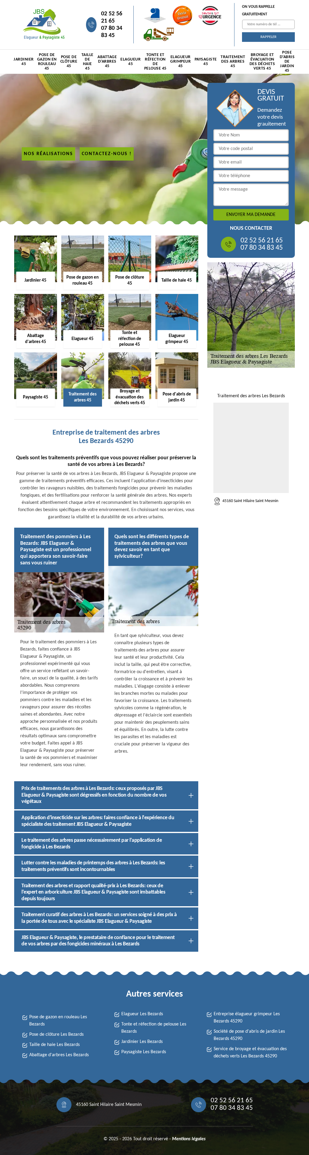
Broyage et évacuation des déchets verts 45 (262, 61)
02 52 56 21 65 (111, 17)
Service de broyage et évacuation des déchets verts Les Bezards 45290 (250, 1053)
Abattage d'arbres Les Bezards (59, 1055)
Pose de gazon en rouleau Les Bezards (58, 1021)
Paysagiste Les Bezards (143, 1052)
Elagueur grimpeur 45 (180, 61)
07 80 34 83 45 (111, 32)
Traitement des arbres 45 (233, 61)
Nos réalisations (48, 153)
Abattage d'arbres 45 (107, 61)
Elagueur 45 (130, 61)
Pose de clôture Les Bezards (56, 1034)
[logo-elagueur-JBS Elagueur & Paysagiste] (43, 24)
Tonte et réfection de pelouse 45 (155, 61)
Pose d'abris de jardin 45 (287, 61)
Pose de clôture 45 (69, 61)
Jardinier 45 (24, 61)
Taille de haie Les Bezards (54, 1044)
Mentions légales (188, 1139)
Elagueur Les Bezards (142, 1014)
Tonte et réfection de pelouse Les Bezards (153, 1028)
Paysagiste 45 (206, 61)
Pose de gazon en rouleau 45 (47, 61)
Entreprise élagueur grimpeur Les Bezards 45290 (247, 1018)
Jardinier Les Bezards (142, 1041)
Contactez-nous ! (107, 153)
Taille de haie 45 (87, 61)
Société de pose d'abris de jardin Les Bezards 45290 (249, 1035)
